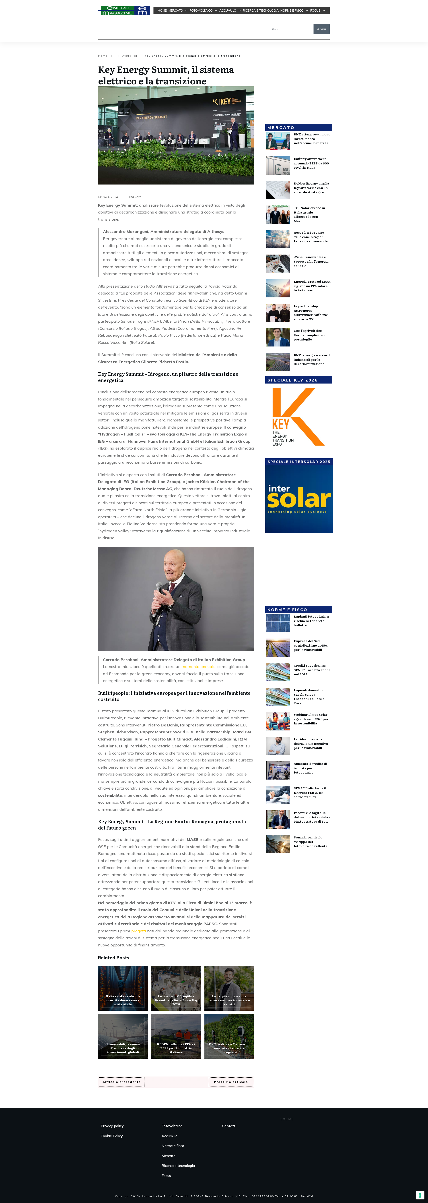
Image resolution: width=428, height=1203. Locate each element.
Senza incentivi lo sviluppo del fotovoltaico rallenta (310, 841)
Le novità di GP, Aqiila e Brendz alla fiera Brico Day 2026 (176, 988)
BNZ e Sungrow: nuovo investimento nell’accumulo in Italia (312, 138)
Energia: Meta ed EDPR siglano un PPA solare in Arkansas (312, 285)
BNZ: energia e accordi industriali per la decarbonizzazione (312, 359)
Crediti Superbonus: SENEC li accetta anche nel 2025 (312, 669)
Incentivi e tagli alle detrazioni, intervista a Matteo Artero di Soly (312, 816)
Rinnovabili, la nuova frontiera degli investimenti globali (123, 1036)
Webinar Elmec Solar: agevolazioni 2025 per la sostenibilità (311, 718)
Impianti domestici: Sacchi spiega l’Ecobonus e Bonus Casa (309, 696)
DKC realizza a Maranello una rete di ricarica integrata (229, 1036)
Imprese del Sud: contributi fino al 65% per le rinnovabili (311, 645)
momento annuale (198, 666)
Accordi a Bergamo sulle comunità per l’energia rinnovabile (311, 236)
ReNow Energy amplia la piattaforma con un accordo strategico (311, 187)
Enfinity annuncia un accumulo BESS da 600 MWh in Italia (311, 163)
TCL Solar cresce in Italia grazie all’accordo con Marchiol (309, 214)
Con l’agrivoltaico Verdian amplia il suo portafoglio (310, 334)
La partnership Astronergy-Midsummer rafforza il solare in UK (311, 312)
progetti (138, 930)
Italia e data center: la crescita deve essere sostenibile (123, 988)
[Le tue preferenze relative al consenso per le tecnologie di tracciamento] (420, 1195)
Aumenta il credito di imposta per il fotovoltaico (310, 767)
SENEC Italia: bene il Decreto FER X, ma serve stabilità (310, 792)
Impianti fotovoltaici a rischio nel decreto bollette (311, 620)
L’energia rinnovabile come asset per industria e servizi (229, 988)
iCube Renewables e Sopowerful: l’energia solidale (311, 261)
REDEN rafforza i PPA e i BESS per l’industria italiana (176, 1036)
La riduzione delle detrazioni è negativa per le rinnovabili (311, 743)
